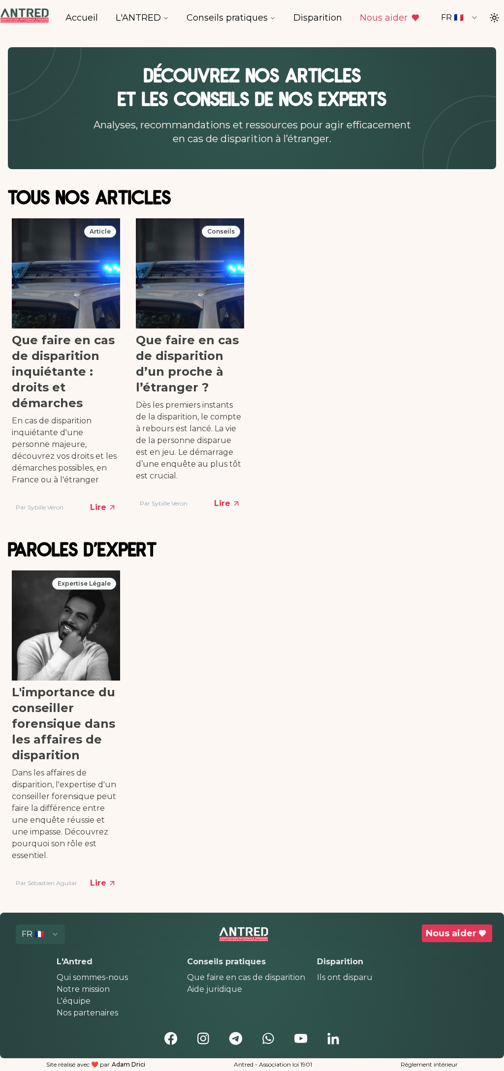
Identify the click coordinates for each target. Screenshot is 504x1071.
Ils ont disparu (345, 977)
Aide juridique (214, 989)
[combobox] (459, 18)
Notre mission (83, 989)
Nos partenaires (87, 1012)
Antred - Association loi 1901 (273, 1064)
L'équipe (74, 1001)
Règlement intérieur (429, 1064)
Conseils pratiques (227, 17)
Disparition (317, 17)
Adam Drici (128, 1064)
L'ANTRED (138, 17)
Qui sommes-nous (92, 977)
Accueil (81, 17)
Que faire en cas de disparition (246, 977)
